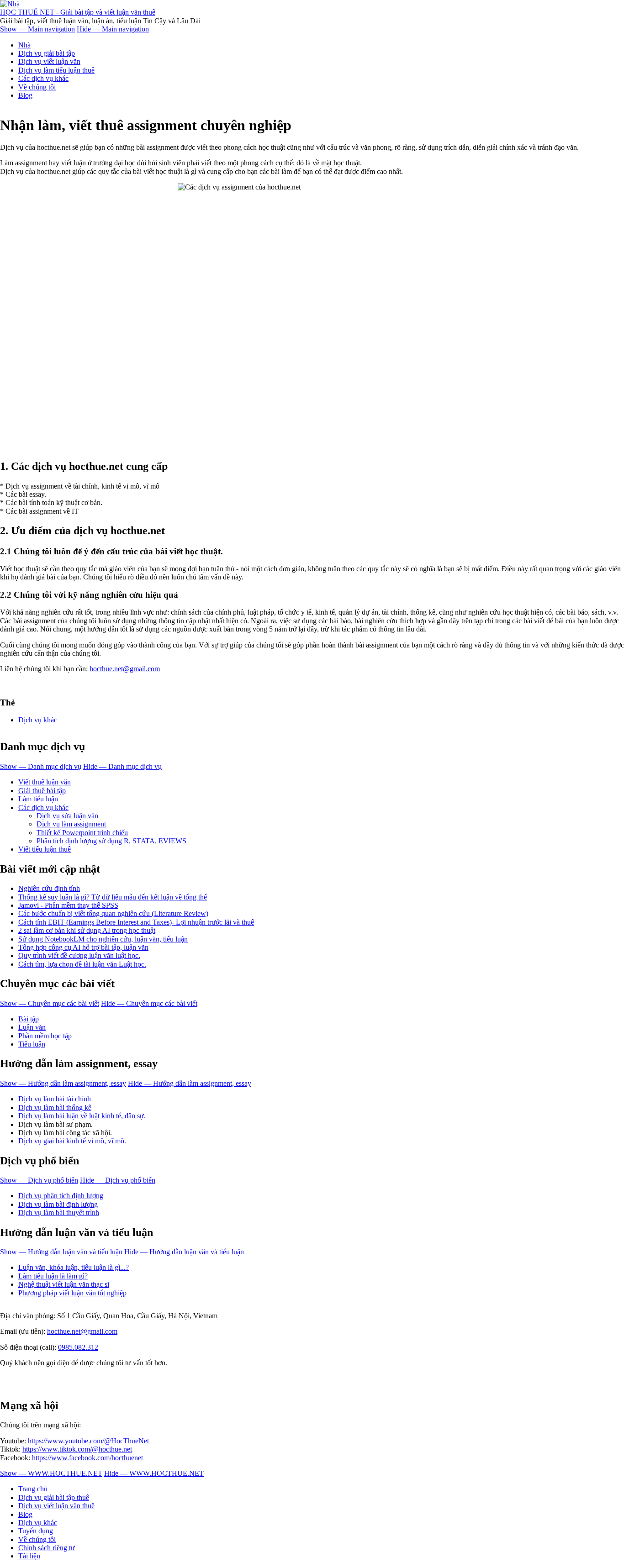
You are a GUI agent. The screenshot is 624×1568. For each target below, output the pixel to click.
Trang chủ (33, 1489)
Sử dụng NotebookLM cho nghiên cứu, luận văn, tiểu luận (103, 939)
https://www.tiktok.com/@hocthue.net (77, 1449)
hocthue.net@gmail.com (125, 669)
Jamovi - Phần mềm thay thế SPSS (68, 905)
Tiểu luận (31, 1044)
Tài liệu (29, 1556)
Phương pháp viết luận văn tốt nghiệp (72, 1293)
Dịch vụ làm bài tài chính (54, 1099)
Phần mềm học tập (45, 1036)
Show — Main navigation (37, 29)
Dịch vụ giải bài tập (46, 53)
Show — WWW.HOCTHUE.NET (51, 1473)
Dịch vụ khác (37, 720)
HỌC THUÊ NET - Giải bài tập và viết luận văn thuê (77, 12)
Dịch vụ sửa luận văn (67, 816)
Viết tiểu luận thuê (44, 849)
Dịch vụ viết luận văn (49, 61)
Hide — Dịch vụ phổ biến (117, 1180)
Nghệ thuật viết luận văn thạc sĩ (63, 1284)
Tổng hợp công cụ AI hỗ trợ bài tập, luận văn (83, 947)
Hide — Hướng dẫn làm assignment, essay (189, 1083)
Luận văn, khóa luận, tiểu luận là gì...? (73, 1267)
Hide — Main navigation (113, 29)
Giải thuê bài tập (42, 791)
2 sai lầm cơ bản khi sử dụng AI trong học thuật (86, 930)
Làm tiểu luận (38, 799)
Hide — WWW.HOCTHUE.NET (154, 1473)
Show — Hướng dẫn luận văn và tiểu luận (61, 1252)
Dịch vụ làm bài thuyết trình (58, 1212)
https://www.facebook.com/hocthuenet (87, 1458)
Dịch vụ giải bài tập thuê (53, 1497)
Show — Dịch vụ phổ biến (39, 1180)
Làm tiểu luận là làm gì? (53, 1276)
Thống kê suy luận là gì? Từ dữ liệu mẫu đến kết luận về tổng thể (112, 897)
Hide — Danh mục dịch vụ (122, 766)
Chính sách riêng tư (46, 1548)
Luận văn (32, 1027)
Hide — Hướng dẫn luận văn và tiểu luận (184, 1252)
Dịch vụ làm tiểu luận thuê (56, 70)
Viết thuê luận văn (44, 782)
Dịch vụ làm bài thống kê (54, 1107)
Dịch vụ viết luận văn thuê (56, 1506)
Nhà (24, 45)
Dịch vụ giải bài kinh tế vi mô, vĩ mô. (72, 1141)
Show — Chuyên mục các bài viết (49, 1003)
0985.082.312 (78, 1347)
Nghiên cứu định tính (49, 888)
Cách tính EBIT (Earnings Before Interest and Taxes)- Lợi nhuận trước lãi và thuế (136, 922)
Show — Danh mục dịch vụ (40, 766)
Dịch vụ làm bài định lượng (58, 1204)
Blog (25, 95)
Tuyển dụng (35, 1531)
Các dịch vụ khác (43, 78)
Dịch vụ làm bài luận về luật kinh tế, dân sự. (82, 1116)
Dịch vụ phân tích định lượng (60, 1196)
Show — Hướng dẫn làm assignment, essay (63, 1083)
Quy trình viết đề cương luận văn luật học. (79, 955)
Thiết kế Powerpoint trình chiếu (82, 833)
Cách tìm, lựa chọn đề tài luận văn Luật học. (82, 964)
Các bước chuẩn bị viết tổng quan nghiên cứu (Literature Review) (113, 913)
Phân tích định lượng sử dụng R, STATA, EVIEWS (111, 841)
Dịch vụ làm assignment (71, 824)
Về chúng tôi (37, 87)
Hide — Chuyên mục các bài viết (149, 1003)
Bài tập (28, 1019)
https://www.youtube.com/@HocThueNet (88, 1441)
